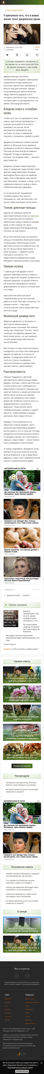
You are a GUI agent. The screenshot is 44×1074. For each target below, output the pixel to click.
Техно (27, 1013)
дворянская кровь (13, 595)
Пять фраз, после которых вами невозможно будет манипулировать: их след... (22, 637)
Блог (6, 1006)
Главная (7, 999)
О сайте (7, 1009)
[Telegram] (7, 55)
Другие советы (30, 1023)
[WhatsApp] (27, 55)
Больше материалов (22, 766)
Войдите (7, 649)
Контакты (8, 1016)
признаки (26, 595)
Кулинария (29, 1009)
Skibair (37, 47)
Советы (7, 1002)
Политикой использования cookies (20, 1067)
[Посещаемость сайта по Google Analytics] (22, 1053)
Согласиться (22, 1071)
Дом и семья (29, 999)
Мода (27, 1006)
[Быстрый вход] (35, 2)
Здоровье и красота (32, 1002)
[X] (17, 55)
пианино (34, 216)
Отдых (27, 1016)
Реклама (8, 1013)
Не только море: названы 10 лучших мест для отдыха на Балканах (31, 628)
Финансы (28, 1020)
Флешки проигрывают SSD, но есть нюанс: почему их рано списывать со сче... (31, 616)
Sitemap (7, 1020)
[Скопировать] (37, 55)
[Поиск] (30, 2)
